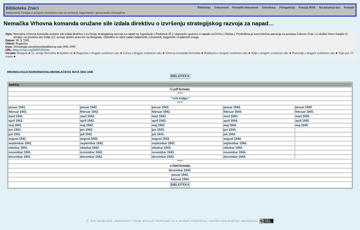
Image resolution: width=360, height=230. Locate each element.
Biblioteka (204, 7)
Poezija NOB (307, 7)
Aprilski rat (66, 53)
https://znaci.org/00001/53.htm (31, 49)
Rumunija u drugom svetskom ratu (313, 53)
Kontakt (349, 7)
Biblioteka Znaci (22, 8)
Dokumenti (221, 7)
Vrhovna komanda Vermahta (183, 53)
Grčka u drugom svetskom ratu (142, 53)
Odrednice (269, 7)
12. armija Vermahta (44, 53)
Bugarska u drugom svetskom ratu (98, 53)
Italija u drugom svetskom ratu (270, 53)
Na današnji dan (329, 7)
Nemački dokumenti (245, 7)
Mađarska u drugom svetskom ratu (226, 53)
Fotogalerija (287, 7)
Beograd (22, 53)
